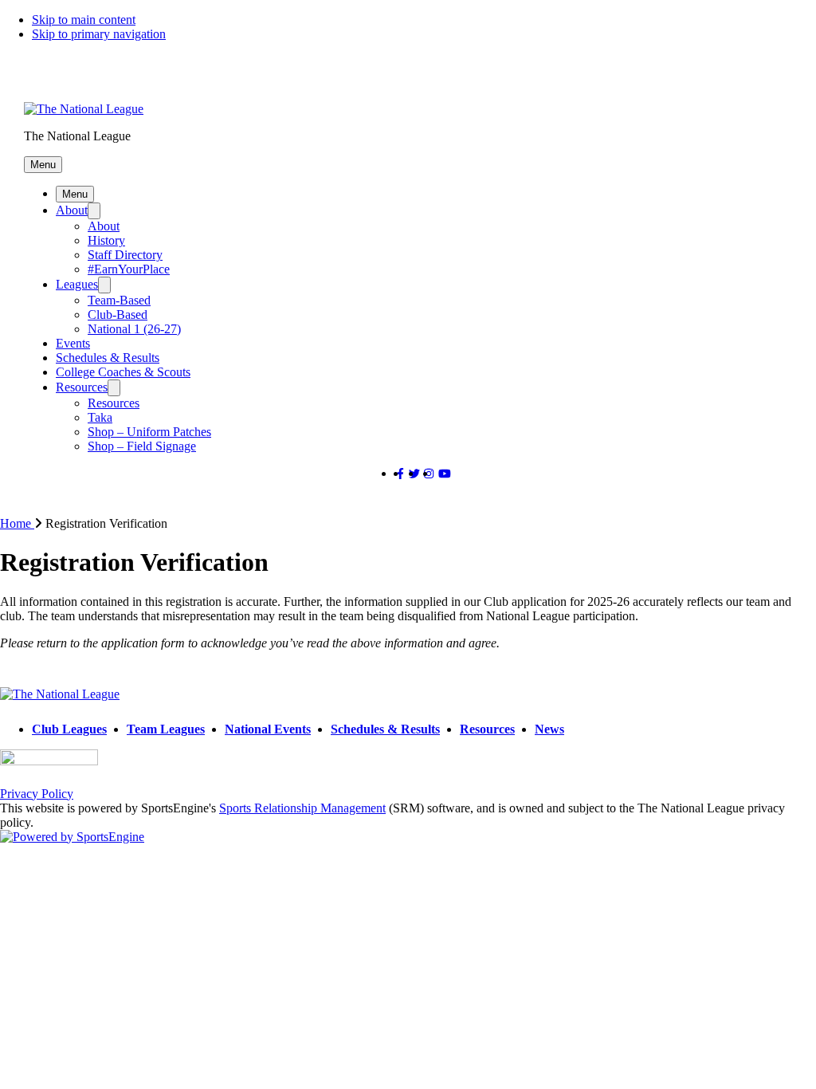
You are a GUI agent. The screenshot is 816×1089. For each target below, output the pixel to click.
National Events (268, 729)
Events (73, 343)
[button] (43, 164)
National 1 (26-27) (134, 329)
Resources (82, 387)
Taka (100, 417)
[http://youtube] (444, 474)
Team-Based (119, 300)
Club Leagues (69, 729)
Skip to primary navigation (99, 34)
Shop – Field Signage (142, 446)
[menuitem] (22, 523)
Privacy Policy (36, 793)
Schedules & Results (107, 357)
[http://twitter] (414, 474)
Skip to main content (83, 19)
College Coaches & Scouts (123, 372)
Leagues (77, 284)
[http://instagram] (429, 474)
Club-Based (117, 314)
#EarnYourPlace (129, 269)
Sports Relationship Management (302, 808)
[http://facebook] (400, 474)
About (72, 210)
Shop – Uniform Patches (149, 431)
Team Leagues (166, 729)
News (549, 729)
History (106, 240)
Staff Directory (125, 254)
